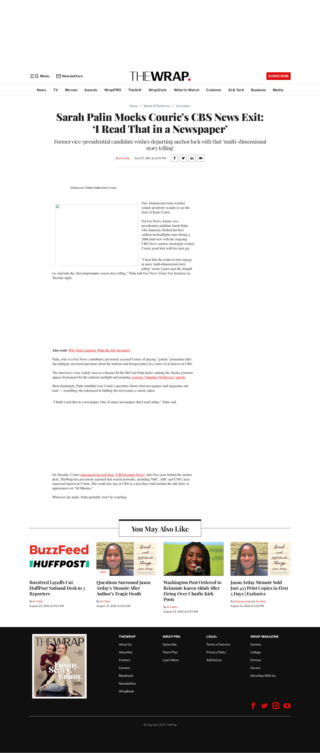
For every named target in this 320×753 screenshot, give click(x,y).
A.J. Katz (38, 601)
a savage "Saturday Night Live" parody (158, 377)
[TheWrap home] (160, 76)
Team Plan (170, 652)
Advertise (125, 652)
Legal (211, 636)
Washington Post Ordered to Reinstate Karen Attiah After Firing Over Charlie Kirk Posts (192, 590)
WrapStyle (157, 90)
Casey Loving (242, 601)
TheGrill (134, 90)
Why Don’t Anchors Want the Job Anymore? (100, 350)
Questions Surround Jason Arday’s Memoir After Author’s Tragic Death (123, 587)
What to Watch (186, 90)
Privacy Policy (216, 652)
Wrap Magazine (264, 636)
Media (278, 90)
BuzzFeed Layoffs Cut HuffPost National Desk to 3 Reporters (57, 587)
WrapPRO (112, 90)
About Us (125, 644)
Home (134, 106)
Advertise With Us (263, 675)
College (255, 652)
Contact (124, 660)
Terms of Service (218, 644)
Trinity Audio (93, 187)
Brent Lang (122, 158)
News (41, 90)
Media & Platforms (157, 106)
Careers (124, 668)
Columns (213, 90)
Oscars (255, 668)
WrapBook (126, 691)
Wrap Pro (171, 636)
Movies (71, 90)
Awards (90, 90)
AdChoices (214, 660)
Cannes (255, 644)
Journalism (183, 106)
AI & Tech (236, 90)
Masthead (126, 675)
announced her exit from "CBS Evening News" (113, 474)
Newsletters (72, 76)
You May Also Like (160, 528)
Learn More (171, 660)
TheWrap (127, 636)
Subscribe (278, 76)
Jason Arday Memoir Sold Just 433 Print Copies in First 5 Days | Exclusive (259, 587)
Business (258, 90)
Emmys (255, 660)
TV (55, 90)
